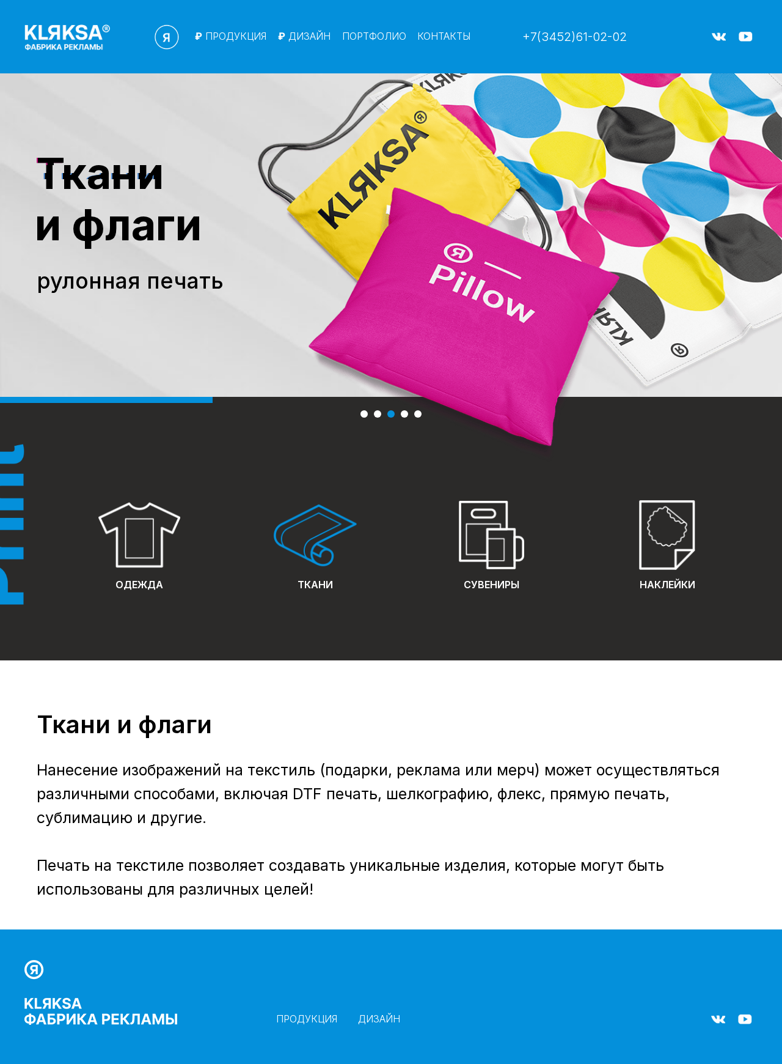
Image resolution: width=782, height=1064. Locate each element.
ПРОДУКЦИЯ (230, 36)
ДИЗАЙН (304, 36)
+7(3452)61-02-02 (574, 36)
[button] (719, 62)
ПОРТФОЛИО (374, 36)
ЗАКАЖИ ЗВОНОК (441, 1025)
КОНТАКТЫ (443, 36)
